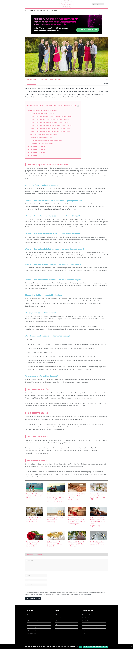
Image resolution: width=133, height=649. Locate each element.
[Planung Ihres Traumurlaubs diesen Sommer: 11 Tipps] (34, 487)
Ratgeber (57, 624)
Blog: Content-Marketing (88, 614)
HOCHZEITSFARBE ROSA (36, 152)
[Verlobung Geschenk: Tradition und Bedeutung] (56, 511)
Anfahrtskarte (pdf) (31, 627)
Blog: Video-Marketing (87, 618)
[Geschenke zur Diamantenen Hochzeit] (98, 535)
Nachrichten (57, 627)
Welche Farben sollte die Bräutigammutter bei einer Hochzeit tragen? (51, 125)
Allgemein (105, 83)
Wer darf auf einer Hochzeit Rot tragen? (42, 113)
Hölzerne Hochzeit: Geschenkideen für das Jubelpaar (76, 544)
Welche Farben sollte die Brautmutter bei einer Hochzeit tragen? (49, 122)
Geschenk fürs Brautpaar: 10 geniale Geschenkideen (33, 520)
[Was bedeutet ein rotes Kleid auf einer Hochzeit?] (66, 57)
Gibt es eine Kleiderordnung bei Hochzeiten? (43, 134)
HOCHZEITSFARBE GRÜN (36, 146)
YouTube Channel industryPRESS (89, 627)
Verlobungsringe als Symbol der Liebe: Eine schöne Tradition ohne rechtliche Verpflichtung (98, 522)
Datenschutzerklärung (86, 594)
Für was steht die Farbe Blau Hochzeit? (42, 143)
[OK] (131, 646)
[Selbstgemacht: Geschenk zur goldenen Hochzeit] (56, 535)
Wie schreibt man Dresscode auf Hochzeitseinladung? (46, 140)
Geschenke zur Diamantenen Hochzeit (97, 543)
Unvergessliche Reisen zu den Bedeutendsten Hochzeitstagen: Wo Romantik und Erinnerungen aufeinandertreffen (55, 498)
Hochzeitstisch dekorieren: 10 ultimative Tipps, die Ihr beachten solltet (98, 497)
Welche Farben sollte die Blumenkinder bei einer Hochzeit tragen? (50, 128)
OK (81, 646)
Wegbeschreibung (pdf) (32, 630)
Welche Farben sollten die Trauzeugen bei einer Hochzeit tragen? (50, 119)
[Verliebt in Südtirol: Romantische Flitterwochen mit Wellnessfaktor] (77, 487)
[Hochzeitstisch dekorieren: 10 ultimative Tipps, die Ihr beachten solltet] (98, 487)
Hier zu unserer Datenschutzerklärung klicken (95, 646)
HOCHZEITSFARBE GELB (36, 149)
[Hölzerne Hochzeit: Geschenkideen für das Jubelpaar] (77, 535)
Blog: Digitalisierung (86, 621)
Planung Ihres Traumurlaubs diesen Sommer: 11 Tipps (34, 496)
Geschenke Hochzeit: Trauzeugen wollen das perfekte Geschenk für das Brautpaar (76, 521)
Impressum (29, 618)
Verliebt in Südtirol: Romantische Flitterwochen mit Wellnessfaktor (77, 497)
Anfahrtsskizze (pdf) (31, 624)
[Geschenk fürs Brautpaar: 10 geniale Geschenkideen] (34, 511)
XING (83, 633)
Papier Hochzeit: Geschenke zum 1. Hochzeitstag (33, 544)
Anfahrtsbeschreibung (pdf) (33, 621)
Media (56, 614)
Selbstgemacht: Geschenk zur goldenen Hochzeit (54, 544)
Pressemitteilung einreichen (61, 618)
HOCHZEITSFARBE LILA (36, 155)
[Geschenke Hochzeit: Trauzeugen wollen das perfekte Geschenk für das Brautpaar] (77, 511)
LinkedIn (84, 630)
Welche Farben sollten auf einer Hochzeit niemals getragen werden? (51, 116)
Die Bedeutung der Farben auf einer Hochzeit (42, 110)
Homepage (29, 614)
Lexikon (56, 621)
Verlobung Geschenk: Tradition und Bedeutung (55, 520)
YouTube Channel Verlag (87, 624)
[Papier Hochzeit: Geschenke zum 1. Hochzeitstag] (34, 535)
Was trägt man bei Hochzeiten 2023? (41, 137)
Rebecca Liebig (31, 84)
